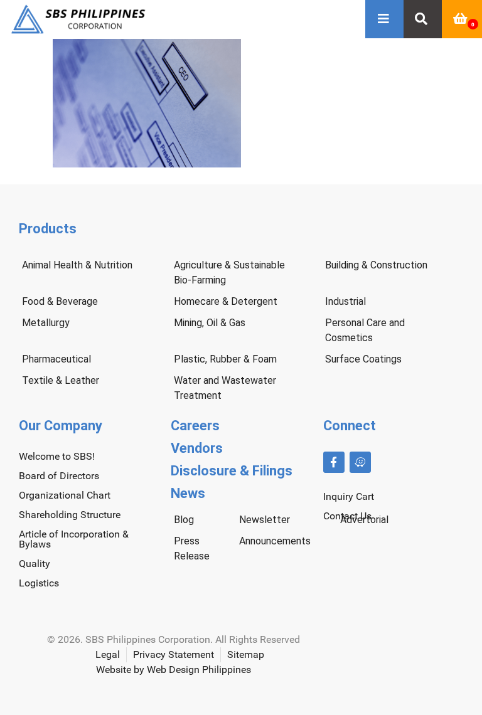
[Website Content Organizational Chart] (147, 164)
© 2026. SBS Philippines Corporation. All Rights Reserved (173, 639)
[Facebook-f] (334, 462)
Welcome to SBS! (57, 456)
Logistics (39, 583)
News (188, 493)
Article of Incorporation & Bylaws (74, 539)
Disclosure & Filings (231, 471)
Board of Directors (59, 476)
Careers (195, 425)
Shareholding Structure (69, 515)
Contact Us (347, 516)
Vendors (197, 448)
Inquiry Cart (348, 496)
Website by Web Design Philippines (173, 669)
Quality (34, 563)
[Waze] (360, 462)
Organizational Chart (64, 495)
